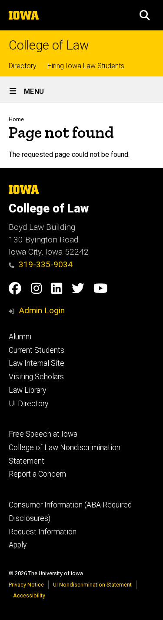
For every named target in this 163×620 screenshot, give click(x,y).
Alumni (20, 336)
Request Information (43, 531)
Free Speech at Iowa (43, 434)
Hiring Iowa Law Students (85, 66)
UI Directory (28, 403)
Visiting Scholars (36, 376)
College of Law (49, 45)
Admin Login (42, 310)
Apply (18, 544)
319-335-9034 (46, 264)
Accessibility (29, 595)
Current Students (36, 350)
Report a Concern (37, 474)
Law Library (27, 390)
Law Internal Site (36, 363)
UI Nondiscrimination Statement (92, 584)
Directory (23, 66)
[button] (144, 15)
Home (16, 119)
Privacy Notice (26, 584)
